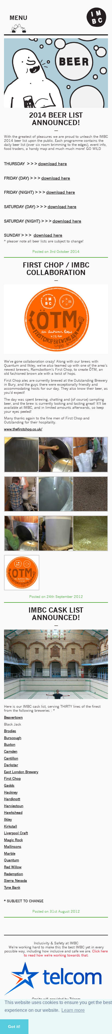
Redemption (13, 874)
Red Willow (13, 867)
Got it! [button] (14, 1026)
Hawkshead (13, 812)
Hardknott (12, 799)
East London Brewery (21, 772)
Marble (9, 853)
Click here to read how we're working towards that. (66, 953)
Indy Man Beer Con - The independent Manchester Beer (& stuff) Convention (96, 17)
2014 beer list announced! (56, 119)
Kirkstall (10, 826)
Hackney (11, 792)
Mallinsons (12, 846)
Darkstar (11, 765)
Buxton (9, 744)
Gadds (9, 785)
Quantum (11, 860)
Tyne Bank (12, 887)
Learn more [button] (73, 1010)
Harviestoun (13, 806)
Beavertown (13, 717)
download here (52, 163)
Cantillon (11, 758)
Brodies (10, 731)
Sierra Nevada (15, 880)
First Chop (12, 778)
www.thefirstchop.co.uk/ (23, 429)
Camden (10, 751)
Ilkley (8, 819)
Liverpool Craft (16, 833)
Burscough (12, 738)
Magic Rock (13, 840)
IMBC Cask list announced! (56, 613)
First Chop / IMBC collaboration (56, 268)
